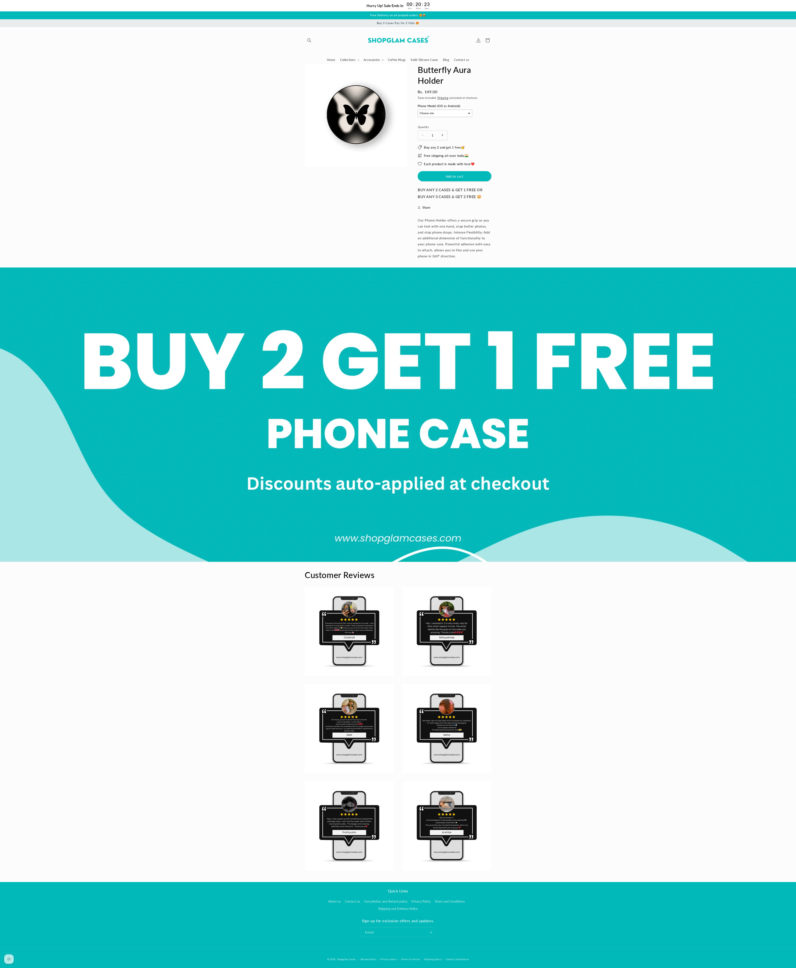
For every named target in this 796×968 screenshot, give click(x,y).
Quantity (423, 126)
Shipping (442, 97)
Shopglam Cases (346, 959)
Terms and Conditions (450, 901)
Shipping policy (433, 959)
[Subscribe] (430, 932)
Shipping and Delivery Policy (398, 908)
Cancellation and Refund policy (386, 901)
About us (334, 901)
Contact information (457, 959)
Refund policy (368, 959)
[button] (309, 40)
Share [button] (426, 207)
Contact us (352, 901)
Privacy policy (388, 959)
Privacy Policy (421, 901)
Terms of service (410, 959)
